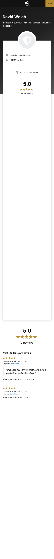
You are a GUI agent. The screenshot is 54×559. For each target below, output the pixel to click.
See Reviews (27, 93)
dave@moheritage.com (20, 55)
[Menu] (4, 3)
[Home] (27, 3)
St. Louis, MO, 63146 (29, 72)
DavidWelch (14, 364)
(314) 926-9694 (17, 60)
